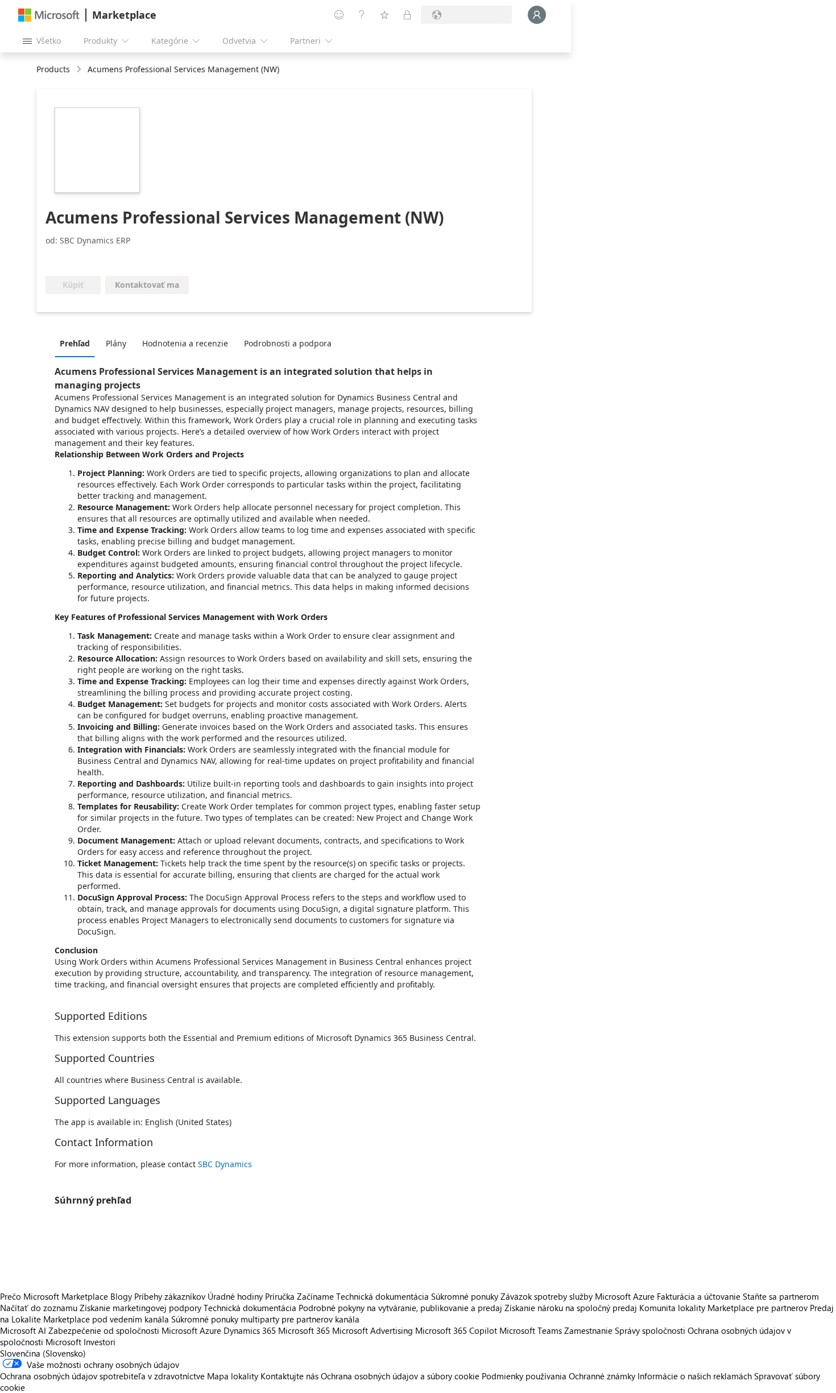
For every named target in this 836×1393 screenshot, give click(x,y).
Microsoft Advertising (372, 1330)
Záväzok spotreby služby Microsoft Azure (578, 1296)
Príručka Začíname (299, 1296)
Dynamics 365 (250, 1330)
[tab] (78, 343)
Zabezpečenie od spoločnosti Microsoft (122, 1330)
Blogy (121, 1296)
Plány (116, 343)
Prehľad (75, 343)
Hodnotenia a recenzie (185, 343)
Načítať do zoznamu (38, 1307)
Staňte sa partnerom (781, 1296)
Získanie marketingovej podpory (140, 1307)
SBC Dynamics (225, 1164)
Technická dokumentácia (382, 1296)
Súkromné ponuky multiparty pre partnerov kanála (265, 1319)
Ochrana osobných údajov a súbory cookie (400, 1376)
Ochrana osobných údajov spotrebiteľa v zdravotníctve (102, 1376)
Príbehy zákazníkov (169, 1296)
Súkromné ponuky (464, 1296)
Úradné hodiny (235, 1296)
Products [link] (53, 69)
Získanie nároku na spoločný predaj (570, 1307)
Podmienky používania (524, 1376)
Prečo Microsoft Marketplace (54, 1296)
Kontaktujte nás (289, 1376)
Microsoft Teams (530, 1330)
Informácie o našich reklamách (695, 1376)
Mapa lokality (232, 1376)
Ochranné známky (602, 1376)
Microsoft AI (23, 1330)
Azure (210, 1330)
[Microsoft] (49, 15)
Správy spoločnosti (650, 1330)
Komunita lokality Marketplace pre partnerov (723, 1307)
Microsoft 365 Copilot (456, 1330)
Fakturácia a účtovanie (698, 1296)
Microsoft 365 (304, 1330)
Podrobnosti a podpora (288, 343)
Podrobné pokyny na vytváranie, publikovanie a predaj (400, 1307)
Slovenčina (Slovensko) (43, 1353)
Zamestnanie (588, 1330)
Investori (99, 1341)
